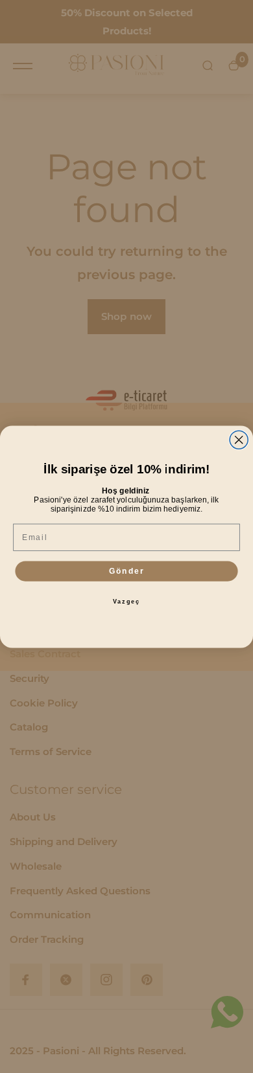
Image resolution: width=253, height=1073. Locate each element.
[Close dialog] (239, 440)
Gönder (126, 571)
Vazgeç (126, 601)
